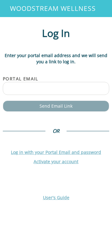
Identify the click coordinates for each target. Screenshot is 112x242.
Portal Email (20, 79)
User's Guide (56, 197)
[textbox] (56, 88)
